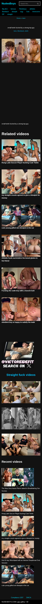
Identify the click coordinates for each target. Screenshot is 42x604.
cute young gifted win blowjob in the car (18, 228)
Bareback (5, 11)
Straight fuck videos (21, 375)
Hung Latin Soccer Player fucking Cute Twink (20, 163)
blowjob (14, 11)
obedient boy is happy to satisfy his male (18, 322)
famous (13, 9)
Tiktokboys (23, 9)
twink (26, 31)
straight (9, 14)
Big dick (5, 9)
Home (19, 18)
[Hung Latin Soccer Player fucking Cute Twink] (18, 502)
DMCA (28, 597)
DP (3, 14)
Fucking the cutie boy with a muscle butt (18, 291)
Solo (27, 11)
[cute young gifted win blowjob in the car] (18, 574)
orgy (21, 11)
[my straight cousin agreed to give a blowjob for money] (18, 526)
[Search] (38, 3)
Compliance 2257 (17, 597)
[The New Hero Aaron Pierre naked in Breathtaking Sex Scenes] (18, 477)
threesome (36, 11)
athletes (32, 9)
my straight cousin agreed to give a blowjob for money (20, 538)
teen (23, 18)
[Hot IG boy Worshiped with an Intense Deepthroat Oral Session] (18, 550)
